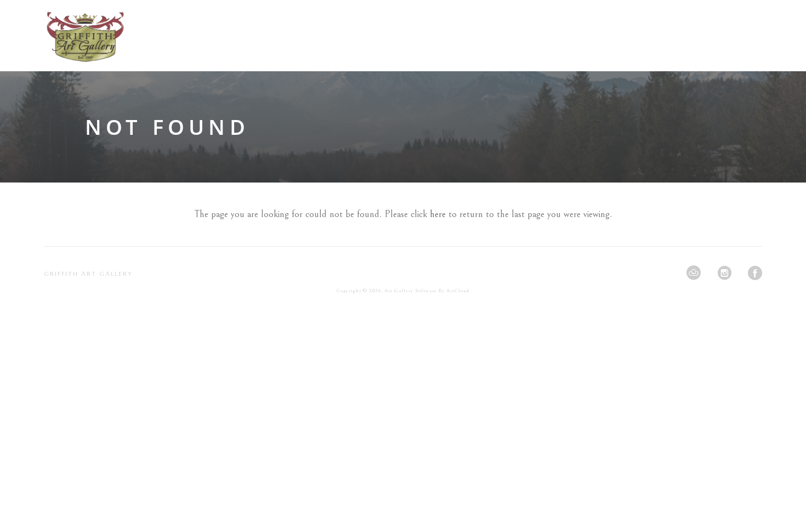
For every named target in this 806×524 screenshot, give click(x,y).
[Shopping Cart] (758, 35)
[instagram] (724, 273)
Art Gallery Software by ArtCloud (426, 290)
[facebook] (755, 273)
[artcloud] (693, 273)
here (438, 214)
